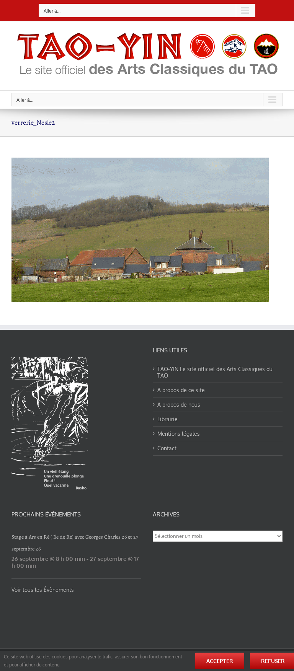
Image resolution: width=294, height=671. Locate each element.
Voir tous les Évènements (42, 589)
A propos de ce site (181, 390)
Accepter (219, 661)
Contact (166, 448)
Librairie (167, 419)
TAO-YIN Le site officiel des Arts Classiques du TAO (215, 372)
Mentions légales (178, 433)
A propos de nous (178, 404)
